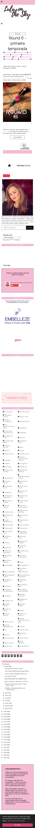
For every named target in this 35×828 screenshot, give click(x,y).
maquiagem (8, 528)
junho (7, 695)
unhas (7, 635)
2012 (5, 745)
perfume (8, 547)
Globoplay (23, 428)
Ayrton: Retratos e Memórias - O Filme (16, 681)
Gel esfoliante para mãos (8, 426)
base (21, 447)
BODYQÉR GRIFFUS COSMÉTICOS (16, 679)
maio (6, 698)
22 (24, 145)
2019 (5, 727)
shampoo (8, 586)
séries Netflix (25, 59)
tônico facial (24, 630)
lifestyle (8, 57)
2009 (5, 752)
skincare (8, 596)
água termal (24, 638)
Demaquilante (24, 421)
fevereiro (8, 705)
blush (22, 450)
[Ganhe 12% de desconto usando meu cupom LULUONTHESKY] (17, 347)
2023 (5, 716)
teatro (22, 626)
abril (6, 700)
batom (7, 450)
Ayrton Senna (24, 411)
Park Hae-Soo (26, 57)
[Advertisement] (17, 374)
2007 (5, 757)
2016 (5, 734)
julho (6, 693)
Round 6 (8, 59)
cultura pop (9, 52)
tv (17, 61)
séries (15, 59)
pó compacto (24, 565)
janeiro (7, 708)
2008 (5, 755)
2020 (5, 724)
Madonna (23, 432)
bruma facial (24, 454)
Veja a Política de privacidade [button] (16, 821)
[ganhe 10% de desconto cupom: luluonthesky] (17, 330)
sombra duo (9, 601)
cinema (7, 463)
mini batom (23, 528)
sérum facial (9, 622)
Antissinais (9, 411)
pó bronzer (9, 565)
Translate (17, 240)
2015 (5, 737)
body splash (9, 454)
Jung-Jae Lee (16, 54)
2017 (5, 732)
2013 (5, 742)
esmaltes (8, 492)
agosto (7, 666)
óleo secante (24, 646)
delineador (9, 478)
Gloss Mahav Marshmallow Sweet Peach (17, 671)
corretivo (23, 467)
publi (22, 562)
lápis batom (9, 525)
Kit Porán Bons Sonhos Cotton (14, 668)
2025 (5, 711)
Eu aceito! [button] (17, 825)
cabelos (7, 460)
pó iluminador (10, 572)
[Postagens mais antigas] (24, 166)
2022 (5, 719)
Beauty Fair (24, 416)
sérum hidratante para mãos (23, 620)
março (7, 703)
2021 (5, 721)
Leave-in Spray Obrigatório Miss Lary (16, 673)
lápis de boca (24, 525)
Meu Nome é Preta (10, 676)
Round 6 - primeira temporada (17, 43)
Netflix (17, 57)
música (7, 542)
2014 (5, 739)
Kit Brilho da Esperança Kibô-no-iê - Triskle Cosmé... (15, 688)
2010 (5, 750)
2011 (5, 747)
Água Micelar (9, 638)
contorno (8, 467)
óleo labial (9, 646)
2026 (5, 664)
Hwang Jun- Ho (21, 52)
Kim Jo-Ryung (26, 54)
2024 (5, 714)
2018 (5, 729)
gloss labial (9, 512)
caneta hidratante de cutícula (23, 458)
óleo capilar (9, 643)
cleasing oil (24, 463)
